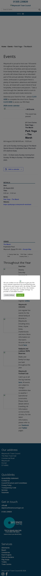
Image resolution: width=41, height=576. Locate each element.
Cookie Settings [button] (9, 295)
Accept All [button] (20, 295)
